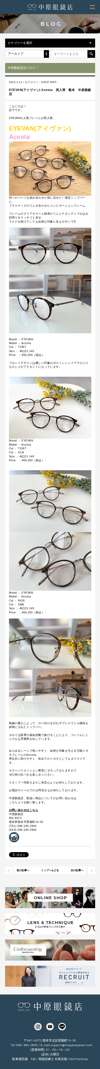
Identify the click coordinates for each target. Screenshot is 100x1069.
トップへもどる (50, 870)
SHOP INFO (48, 82)
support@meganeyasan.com (71, 1045)
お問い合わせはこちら (23, 810)
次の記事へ (77, 870)
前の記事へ (23, 870)
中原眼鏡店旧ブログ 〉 (23, 68)
